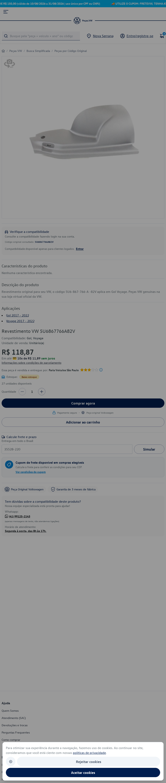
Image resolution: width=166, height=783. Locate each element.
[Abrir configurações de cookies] (10, 761)
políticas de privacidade (89, 753)
